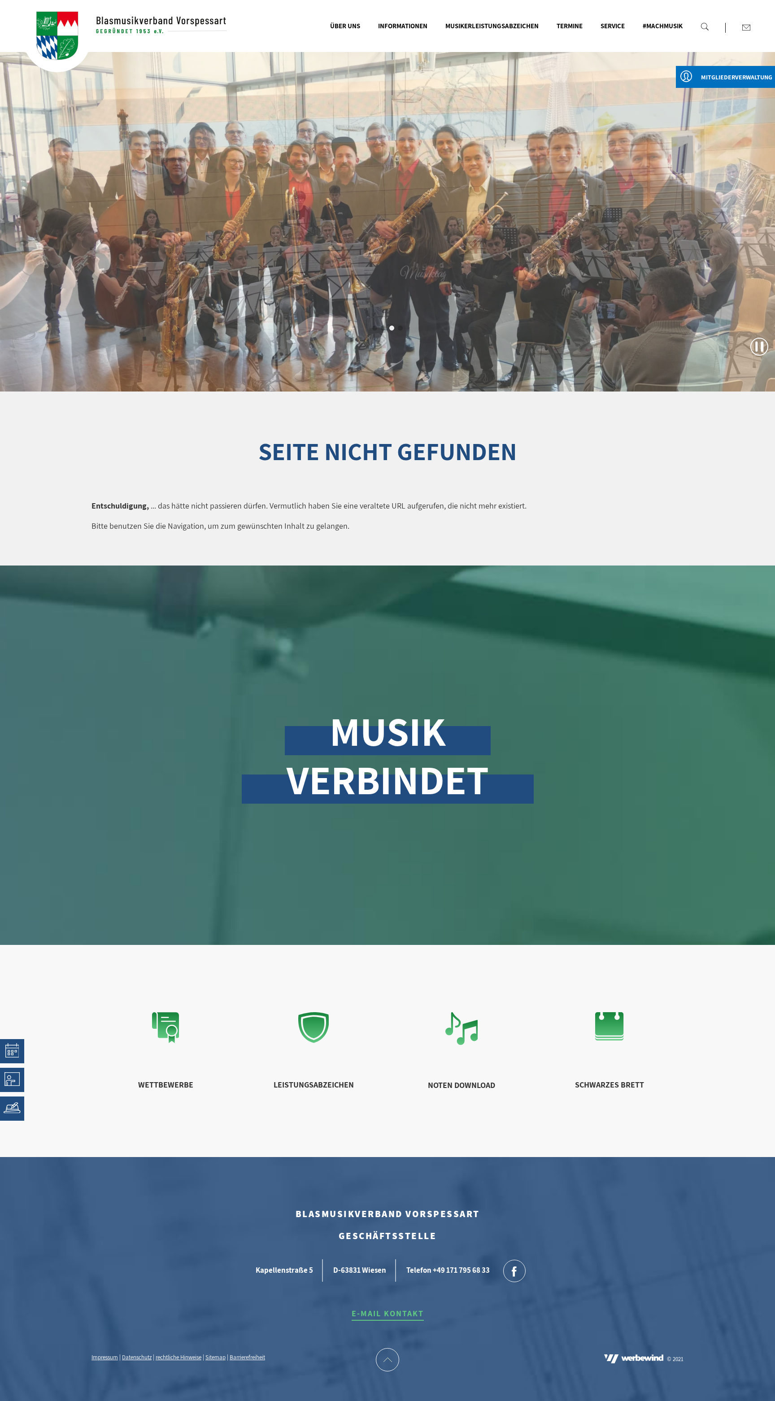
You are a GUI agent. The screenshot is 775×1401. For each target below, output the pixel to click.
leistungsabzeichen (314, 1084)
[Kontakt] (746, 27)
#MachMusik (663, 26)
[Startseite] (57, 38)
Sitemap (215, 1357)
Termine (570, 26)
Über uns (345, 26)
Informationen (402, 26)
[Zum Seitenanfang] (387, 1360)
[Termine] (12, 1051)
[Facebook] (514, 1271)
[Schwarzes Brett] (609, 1037)
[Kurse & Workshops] (12, 1080)
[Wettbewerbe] (165, 1040)
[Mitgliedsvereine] (12, 1108)
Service (613, 26)
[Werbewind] (633, 1359)
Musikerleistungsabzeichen (492, 26)
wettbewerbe (165, 1084)
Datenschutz (137, 1357)
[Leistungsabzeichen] (313, 1040)
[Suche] (704, 26)
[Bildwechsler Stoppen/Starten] (759, 347)
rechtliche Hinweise (178, 1357)
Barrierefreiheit (247, 1357)
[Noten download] (461, 1042)
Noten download (461, 1085)
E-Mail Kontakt (388, 1313)
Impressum (104, 1357)
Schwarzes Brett (609, 1084)
